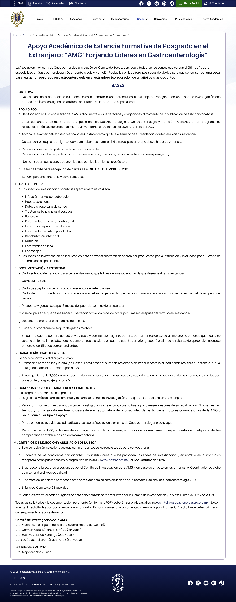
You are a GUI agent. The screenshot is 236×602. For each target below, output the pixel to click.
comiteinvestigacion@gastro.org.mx (182, 502)
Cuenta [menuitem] (214, 3)
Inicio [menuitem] (39, 19)
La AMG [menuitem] (55, 19)
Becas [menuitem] (140, 19)
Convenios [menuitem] (160, 19)
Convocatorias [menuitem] (120, 19)
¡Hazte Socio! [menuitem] (191, 3)
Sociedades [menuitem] (58, 3)
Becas (25, 35)
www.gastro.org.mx (114, 460)
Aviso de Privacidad (35, 584)
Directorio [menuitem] (80, 3)
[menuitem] (141, 3)
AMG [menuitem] (20, 3)
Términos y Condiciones (61, 584)
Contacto (15, 584)
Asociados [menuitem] (76, 19)
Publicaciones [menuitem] (183, 19)
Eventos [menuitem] (96, 19)
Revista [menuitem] (37, 3)
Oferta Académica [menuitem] (212, 19)
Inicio (15, 35)
